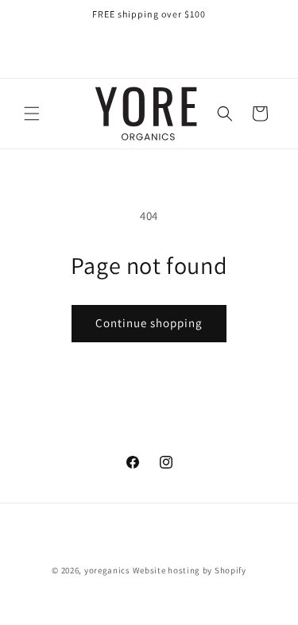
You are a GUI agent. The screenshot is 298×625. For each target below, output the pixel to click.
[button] (31, 113)
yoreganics (107, 570)
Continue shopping (149, 322)
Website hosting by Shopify (189, 570)
